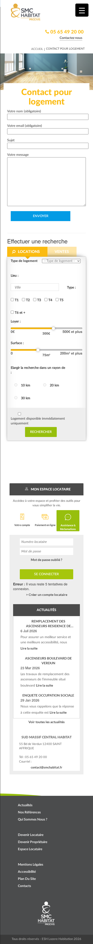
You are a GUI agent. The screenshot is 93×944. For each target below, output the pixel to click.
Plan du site (27, 879)
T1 (16, 300)
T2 (27, 300)
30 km (25, 398)
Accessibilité (27, 871)
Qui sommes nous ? (32, 819)
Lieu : (15, 275)
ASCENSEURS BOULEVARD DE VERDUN (48, 660)
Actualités (25, 805)
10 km (25, 385)
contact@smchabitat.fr (46, 767)
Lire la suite (29, 648)
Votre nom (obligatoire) (24, 111)
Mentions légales (30, 864)
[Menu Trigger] (81, 10)
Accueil (37, 48)
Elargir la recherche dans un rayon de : (38, 370)
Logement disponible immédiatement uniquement (38, 421)
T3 (38, 300)
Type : (71, 287)
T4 (49, 300)
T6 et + (19, 312)
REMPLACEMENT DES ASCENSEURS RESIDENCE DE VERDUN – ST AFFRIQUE (48, 623)
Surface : (17, 343)
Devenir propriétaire (32, 842)
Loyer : (16, 321)
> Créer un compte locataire (46, 595)
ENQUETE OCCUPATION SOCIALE (48, 695)
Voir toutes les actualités (46, 722)
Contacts (24, 886)
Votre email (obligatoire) (24, 126)
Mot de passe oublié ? (46, 560)
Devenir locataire (30, 835)
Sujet (11, 140)
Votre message (18, 155)
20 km (54, 385)
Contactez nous (71, 38)
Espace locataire (30, 849)
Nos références (29, 812)
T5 (61, 300)
